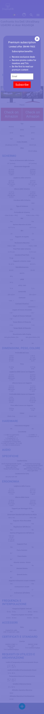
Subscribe (22, 84)
